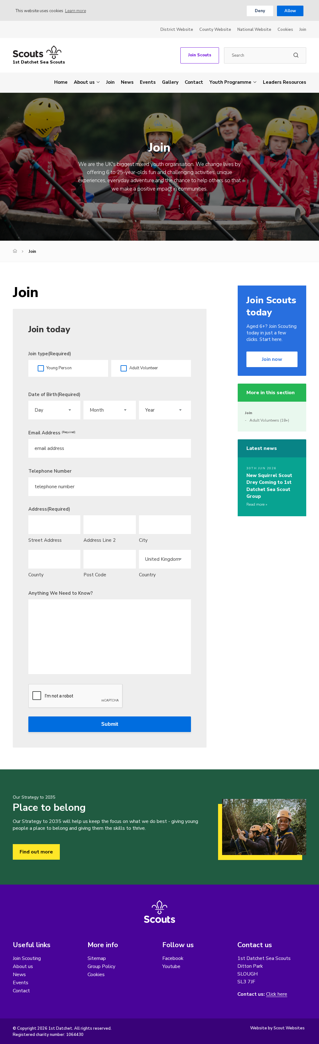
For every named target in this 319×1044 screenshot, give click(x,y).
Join (302, 29)
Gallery (170, 82)
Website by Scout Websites (277, 1028)
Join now (272, 359)
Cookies (285, 29)
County (36, 575)
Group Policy (101, 966)
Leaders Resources (284, 82)
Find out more (36, 851)
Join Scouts (199, 55)
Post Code (94, 575)
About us (84, 82)
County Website (215, 29)
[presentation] (75, 696)
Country (147, 575)
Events (148, 82)
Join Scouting (27, 958)
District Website (176, 29)
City (143, 540)
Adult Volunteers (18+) (269, 420)
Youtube (171, 966)
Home (61, 82)
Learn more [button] (75, 11)
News (127, 82)
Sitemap (97, 958)
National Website (254, 29)
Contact (194, 82)
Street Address (45, 540)
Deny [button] (260, 11)
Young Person (59, 368)
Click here (276, 994)
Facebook (172, 958)
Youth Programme (230, 82)
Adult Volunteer (143, 368)
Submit (109, 724)
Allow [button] (290, 11)
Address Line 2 (99, 540)
